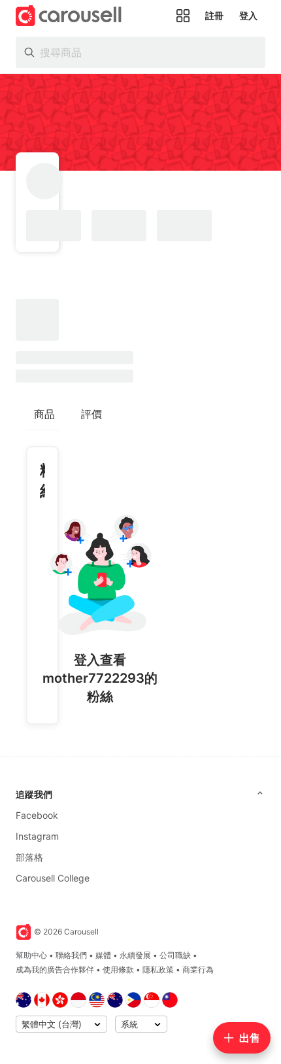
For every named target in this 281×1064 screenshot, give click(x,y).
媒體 (103, 955)
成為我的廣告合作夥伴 (55, 969)
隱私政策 (158, 969)
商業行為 (198, 969)
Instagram (37, 836)
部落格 (29, 857)
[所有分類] (183, 15)
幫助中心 (31, 955)
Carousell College (53, 878)
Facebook (37, 815)
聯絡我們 (71, 955)
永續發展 (135, 955)
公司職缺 (175, 955)
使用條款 (118, 969)
